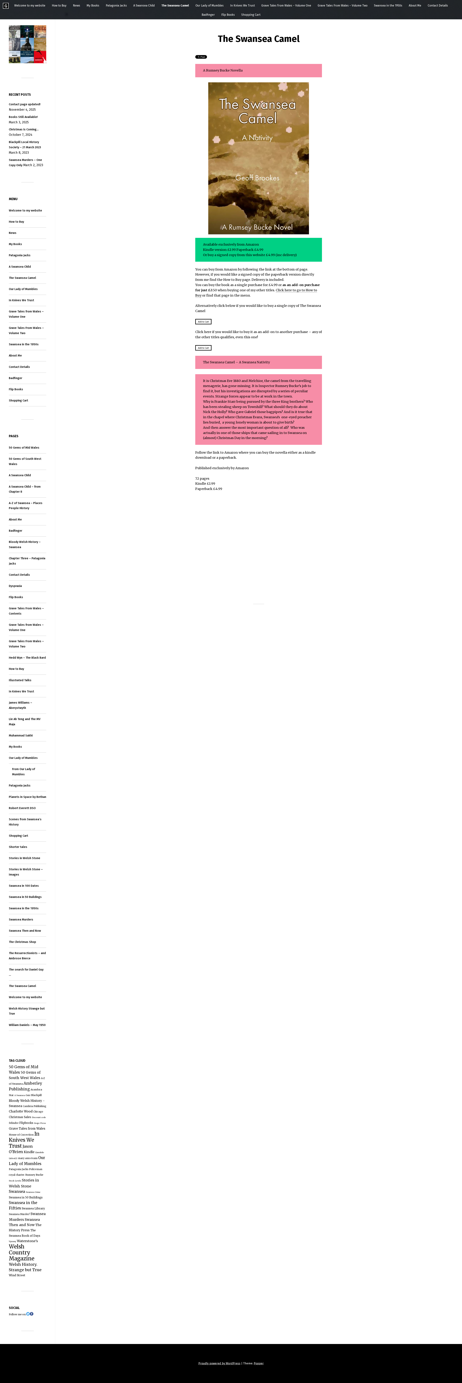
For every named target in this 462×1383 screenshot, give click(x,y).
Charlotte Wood (20, 1111)
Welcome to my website (29, 5)
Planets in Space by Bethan (27, 797)
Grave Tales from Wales (27, 1129)
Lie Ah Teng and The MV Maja (24, 721)
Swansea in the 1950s (388, 5)
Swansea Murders (21, 919)
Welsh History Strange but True (27, 1011)
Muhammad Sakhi (21, 735)
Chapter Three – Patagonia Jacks (27, 561)
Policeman (35, 1169)
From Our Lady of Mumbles (23, 771)
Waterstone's (27, 1241)
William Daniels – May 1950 (27, 1025)
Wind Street (17, 1275)
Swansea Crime (33, 1192)
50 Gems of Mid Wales (24, 447)
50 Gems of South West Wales (25, 461)
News (76, 5)
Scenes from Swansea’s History (25, 822)
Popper (259, 1363)
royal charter (17, 1174)
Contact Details (438, 5)
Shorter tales (18, 847)
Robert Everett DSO (22, 808)
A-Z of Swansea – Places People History (25, 505)
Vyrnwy (12, 1241)
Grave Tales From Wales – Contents (26, 611)
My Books (93, 5)
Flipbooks (26, 1123)
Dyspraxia (15, 586)
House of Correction (21, 1134)
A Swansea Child (144, 5)
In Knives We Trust (242, 5)
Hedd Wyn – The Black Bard (27, 657)
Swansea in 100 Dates (24, 885)
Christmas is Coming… (24, 129)
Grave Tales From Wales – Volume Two (342, 5)
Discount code (39, 1117)
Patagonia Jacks (116, 5)
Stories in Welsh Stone (24, 858)
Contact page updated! (24, 104)
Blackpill (36, 1095)
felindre (14, 1123)
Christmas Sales (20, 1117)
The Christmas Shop (22, 942)
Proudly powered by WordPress (219, 1363)
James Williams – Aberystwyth (20, 705)
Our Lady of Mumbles (209, 5)
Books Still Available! (23, 117)
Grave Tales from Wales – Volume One (286, 5)
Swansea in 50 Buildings (25, 897)
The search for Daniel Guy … (26, 972)
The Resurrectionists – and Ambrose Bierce (27, 955)
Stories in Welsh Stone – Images (26, 872)
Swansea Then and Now (25, 930)
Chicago (38, 1111)
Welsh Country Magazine (21, 1252)
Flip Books (228, 14)
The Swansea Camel (175, 5)
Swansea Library (33, 1208)
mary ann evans (28, 1158)
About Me (415, 5)
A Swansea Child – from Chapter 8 (25, 489)
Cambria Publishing (34, 1106)
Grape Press (40, 1123)
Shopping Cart (250, 14)
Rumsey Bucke (34, 1174)
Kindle (29, 1152)
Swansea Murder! (19, 1214)
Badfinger (208, 14)
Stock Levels (15, 1181)
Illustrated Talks (20, 680)
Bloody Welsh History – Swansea (25, 544)
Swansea (17, 1191)
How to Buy (59, 5)
